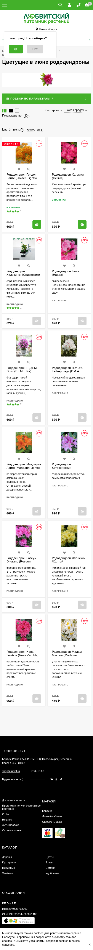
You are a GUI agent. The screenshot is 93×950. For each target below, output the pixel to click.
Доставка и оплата (13, 800)
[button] (18, 921)
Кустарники (9, 862)
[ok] (56, 779)
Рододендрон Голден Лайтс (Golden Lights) (21, 176)
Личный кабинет (52, 816)
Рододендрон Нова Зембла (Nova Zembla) (22, 653)
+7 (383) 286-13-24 (13, 750)
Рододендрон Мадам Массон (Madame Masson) (67, 655)
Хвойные (7, 873)
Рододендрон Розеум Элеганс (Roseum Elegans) (21, 561)
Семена (50, 867)
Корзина (47, 811)
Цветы (50, 857)
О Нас (6, 814)
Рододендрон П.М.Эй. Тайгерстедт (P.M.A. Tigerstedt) (67, 371)
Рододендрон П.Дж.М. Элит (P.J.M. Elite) (22, 369)
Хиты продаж (10, 825)
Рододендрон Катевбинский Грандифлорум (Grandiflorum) (63, 469)
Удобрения (52, 873)
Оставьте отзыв (11, 830)
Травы (49, 862)
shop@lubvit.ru (11, 771)
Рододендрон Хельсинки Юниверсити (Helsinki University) (23, 274)
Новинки (7, 819)
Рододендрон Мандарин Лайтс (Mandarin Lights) (23, 466)
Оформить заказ (52, 821)
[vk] (51, 779)
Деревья (7, 857)
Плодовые (8, 867)
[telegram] (60, 779)
